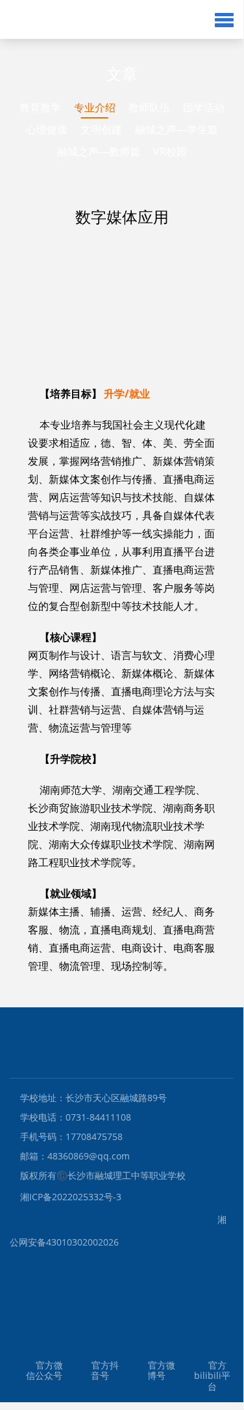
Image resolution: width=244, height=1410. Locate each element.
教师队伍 (149, 107)
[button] (224, 19)
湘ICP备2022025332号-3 (70, 1197)
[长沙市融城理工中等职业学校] (102, 19)
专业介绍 (95, 107)
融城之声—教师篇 (98, 151)
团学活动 (204, 107)
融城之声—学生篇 (176, 129)
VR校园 (170, 151)
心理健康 (46, 129)
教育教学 (40, 107)
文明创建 (101, 129)
